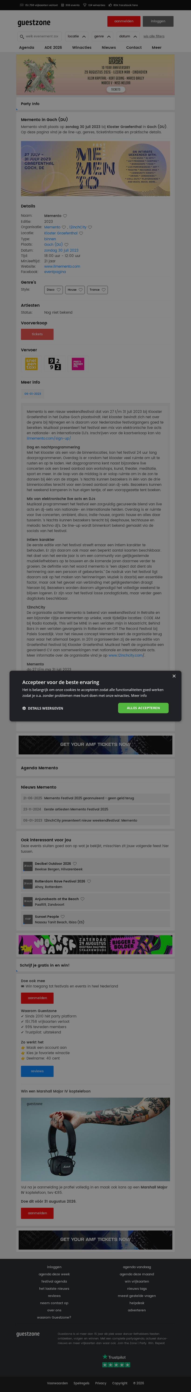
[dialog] (95, 696)
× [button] (174, 676)
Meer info (139, 695)
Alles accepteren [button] (143, 708)
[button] (42, 708)
